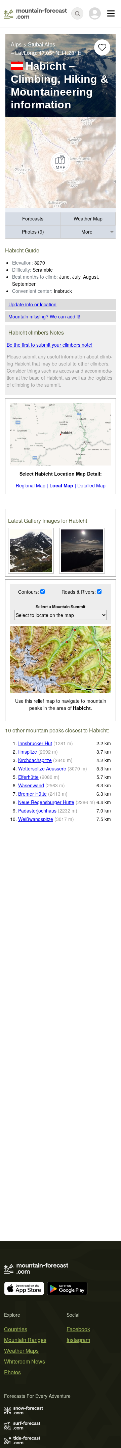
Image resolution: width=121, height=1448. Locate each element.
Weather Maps (21, 1350)
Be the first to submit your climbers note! (49, 344)
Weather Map (88, 218)
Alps (16, 44)
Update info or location (32, 304)
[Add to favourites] (102, 47)
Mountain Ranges (25, 1340)
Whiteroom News (24, 1361)
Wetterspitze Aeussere (42, 768)
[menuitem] (33, 219)
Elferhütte (28, 776)
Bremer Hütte (32, 793)
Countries (15, 1329)
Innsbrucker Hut (35, 743)
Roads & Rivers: (79, 591)
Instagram (78, 1340)
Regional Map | (32, 485)
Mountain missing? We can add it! (44, 316)
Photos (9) (33, 231)
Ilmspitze (27, 751)
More (86, 231)
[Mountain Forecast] (35, 13)
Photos (12, 1372)
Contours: (29, 591)
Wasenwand (31, 785)
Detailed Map (91, 485)
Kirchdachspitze (35, 760)
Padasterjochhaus (37, 810)
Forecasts (32, 218)
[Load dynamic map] (60, 162)
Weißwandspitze (35, 819)
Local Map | (62, 485)
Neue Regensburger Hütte (46, 802)
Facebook (78, 1329)
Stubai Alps (41, 44)
